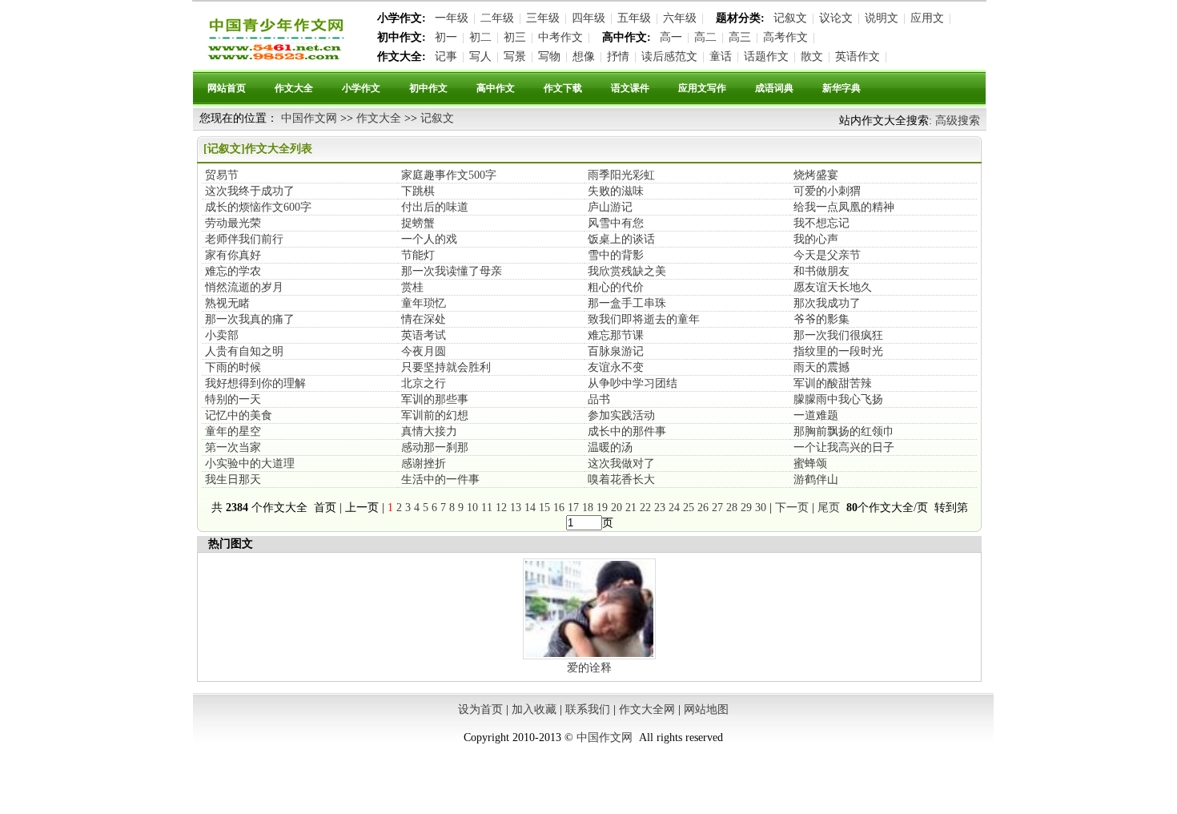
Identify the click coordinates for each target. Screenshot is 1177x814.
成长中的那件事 (627, 431)
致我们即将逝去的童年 (644, 319)
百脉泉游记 (616, 351)
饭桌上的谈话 (621, 239)
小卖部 (222, 335)
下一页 (792, 508)
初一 (446, 37)
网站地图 (706, 709)
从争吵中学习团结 (632, 383)
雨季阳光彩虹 (621, 175)
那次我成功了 (827, 303)
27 (717, 508)
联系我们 (587, 709)
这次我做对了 (621, 463)
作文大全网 (647, 709)
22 (645, 508)
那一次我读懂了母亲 (451, 271)
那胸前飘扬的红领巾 (843, 431)
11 (486, 508)
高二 (705, 37)
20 (616, 508)
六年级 (680, 18)
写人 (480, 56)
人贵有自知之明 (244, 351)
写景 (515, 56)
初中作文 (428, 88)
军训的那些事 (434, 399)
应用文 (927, 18)
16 (558, 508)
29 (746, 508)
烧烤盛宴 (815, 175)
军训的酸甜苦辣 (832, 383)
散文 (812, 56)
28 (731, 508)
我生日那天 (233, 479)
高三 (740, 37)
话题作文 (766, 56)
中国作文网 (309, 118)
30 (760, 508)
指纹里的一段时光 (838, 351)
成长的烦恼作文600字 (258, 207)
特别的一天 (233, 399)
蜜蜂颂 (810, 463)
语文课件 (630, 88)
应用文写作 (702, 88)
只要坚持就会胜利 (446, 367)
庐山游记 (610, 207)
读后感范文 (669, 56)
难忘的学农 (233, 271)
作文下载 (563, 88)
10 (472, 508)
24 (674, 508)
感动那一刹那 (434, 447)
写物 (549, 56)
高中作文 (495, 88)
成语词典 (774, 88)
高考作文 (785, 37)
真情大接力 (429, 431)
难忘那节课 (616, 335)
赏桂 (412, 287)
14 (530, 508)
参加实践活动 (621, 415)
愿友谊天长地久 (832, 287)
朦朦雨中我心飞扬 (838, 399)
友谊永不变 (616, 367)
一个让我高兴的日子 (843, 447)
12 (501, 508)
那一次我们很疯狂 (838, 335)
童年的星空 (233, 431)
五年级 (634, 18)
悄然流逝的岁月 (244, 287)
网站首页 (226, 88)
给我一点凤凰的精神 (843, 207)
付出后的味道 (434, 207)
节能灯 (418, 255)
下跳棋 (418, 191)
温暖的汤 (610, 447)
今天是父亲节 (827, 255)
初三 (515, 37)
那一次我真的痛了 (250, 319)
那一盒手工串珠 (627, 303)
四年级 (588, 18)
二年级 (497, 18)
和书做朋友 (821, 271)
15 (544, 508)
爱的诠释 (589, 668)
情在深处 (423, 319)
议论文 (836, 18)
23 (659, 508)
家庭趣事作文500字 (448, 175)
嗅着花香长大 (621, 479)
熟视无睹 (227, 303)
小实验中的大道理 (250, 463)
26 (703, 508)
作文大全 (294, 88)
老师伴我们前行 (244, 239)
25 (688, 508)
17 (573, 508)
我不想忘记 (821, 223)
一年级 (451, 18)
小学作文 (361, 88)
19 (602, 508)
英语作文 (857, 56)
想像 (583, 56)
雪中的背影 (616, 255)
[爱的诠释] (589, 657)
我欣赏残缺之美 (627, 271)
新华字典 (841, 88)
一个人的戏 (429, 239)
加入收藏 (534, 709)
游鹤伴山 (815, 479)
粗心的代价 (616, 287)
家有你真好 (233, 255)
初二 (480, 37)
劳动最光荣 (233, 223)
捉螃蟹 (418, 223)
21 (631, 508)
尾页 (830, 508)
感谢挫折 (423, 463)
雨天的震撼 (821, 367)
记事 (446, 56)
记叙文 (790, 18)
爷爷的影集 (821, 319)
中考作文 (560, 37)
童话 (720, 56)
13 (515, 508)
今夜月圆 (423, 351)
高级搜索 (957, 121)
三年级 (543, 18)
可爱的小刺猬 (827, 191)
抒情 (618, 56)
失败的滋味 (616, 191)
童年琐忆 (423, 303)
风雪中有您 (616, 223)
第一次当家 (233, 447)
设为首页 (480, 709)
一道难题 (815, 415)
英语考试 (423, 335)
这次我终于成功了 (250, 191)
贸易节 (222, 175)
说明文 (881, 18)
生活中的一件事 (440, 479)
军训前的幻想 (434, 415)
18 (587, 508)
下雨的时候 (233, 367)
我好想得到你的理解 (255, 383)
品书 (599, 399)
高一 (671, 37)
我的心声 (815, 239)
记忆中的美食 (238, 415)
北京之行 (423, 383)
